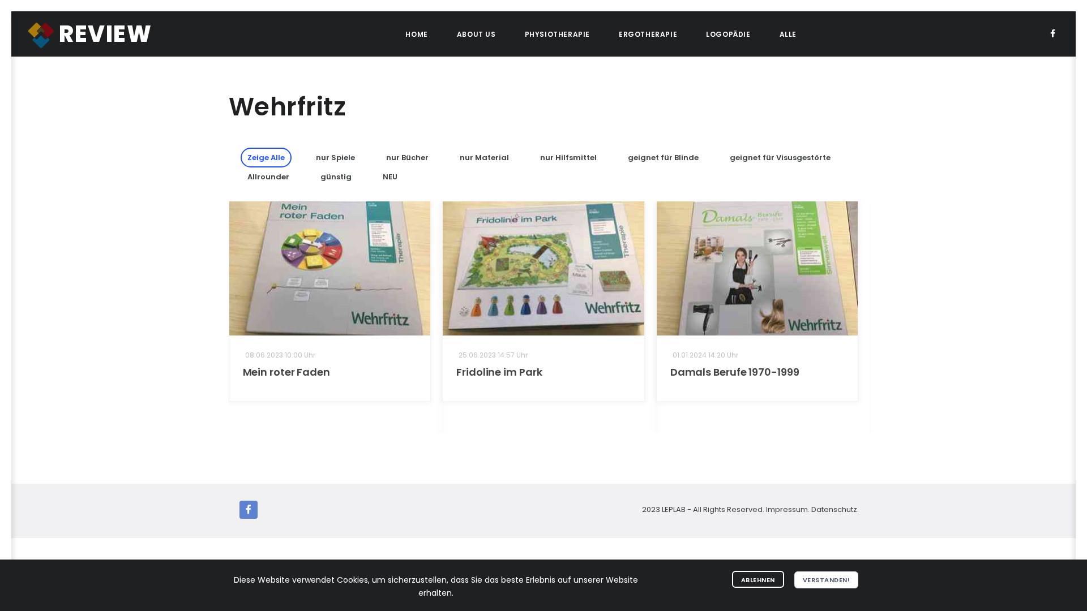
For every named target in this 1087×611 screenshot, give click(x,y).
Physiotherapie (557, 34)
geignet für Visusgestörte (780, 157)
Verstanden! (826, 579)
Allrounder (268, 176)
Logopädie (728, 34)
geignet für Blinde (663, 157)
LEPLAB (674, 509)
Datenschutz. (835, 509)
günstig (336, 176)
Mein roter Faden (286, 372)
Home (416, 34)
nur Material (484, 157)
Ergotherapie (648, 34)
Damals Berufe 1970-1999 (734, 372)
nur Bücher (407, 157)
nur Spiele (335, 157)
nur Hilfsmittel (568, 157)
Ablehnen (758, 579)
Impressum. (788, 509)
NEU (390, 176)
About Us (476, 34)
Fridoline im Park (499, 372)
